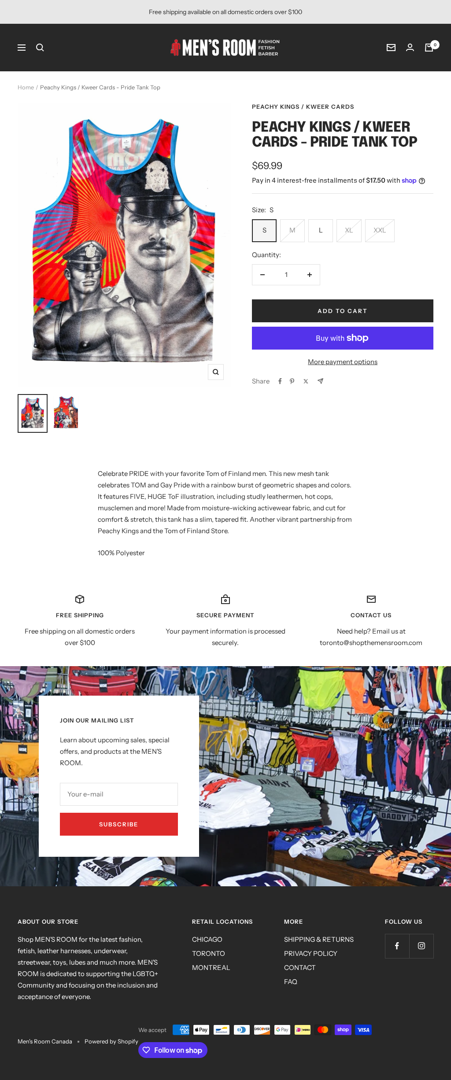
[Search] (40, 48)
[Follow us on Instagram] (421, 946)
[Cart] (429, 48)
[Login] (410, 47)
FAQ (290, 981)
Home (26, 87)
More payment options (342, 362)
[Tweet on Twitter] (306, 381)
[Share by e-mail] (320, 381)
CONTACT (300, 967)
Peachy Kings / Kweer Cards (303, 106)
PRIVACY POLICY (310, 953)
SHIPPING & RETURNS (319, 939)
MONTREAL (211, 967)
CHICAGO (207, 939)
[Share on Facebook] (280, 381)
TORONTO (208, 953)
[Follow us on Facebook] (397, 946)
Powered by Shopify (111, 1041)
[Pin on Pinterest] (292, 381)
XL (349, 230)
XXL (379, 230)
